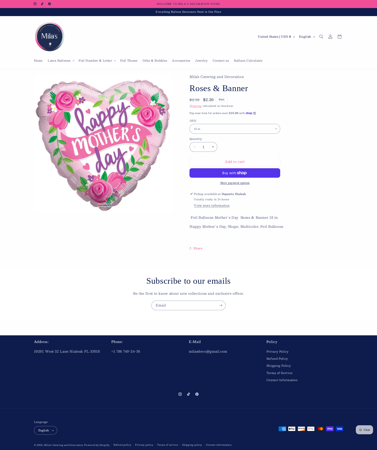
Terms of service (167, 445)
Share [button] (197, 248)
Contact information (219, 445)
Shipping (195, 106)
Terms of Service (279, 372)
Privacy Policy (277, 351)
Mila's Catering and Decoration (63, 445)
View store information (212, 205)
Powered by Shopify (97, 445)
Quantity (195, 139)
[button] (60, 60)
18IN (192, 121)
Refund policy (122, 445)
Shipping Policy (278, 365)
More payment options (235, 183)
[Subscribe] (220, 305)
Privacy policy (144, 445)
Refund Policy (277, 358)
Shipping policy (192, 445)
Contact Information (282, 380)
